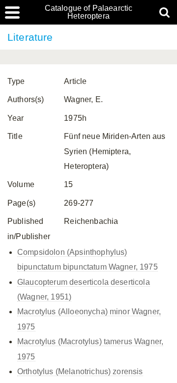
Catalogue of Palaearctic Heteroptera (89, 12)
